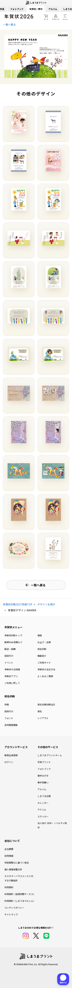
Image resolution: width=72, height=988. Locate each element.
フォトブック (16, 8)
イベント (8, 662)
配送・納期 (10, 648)
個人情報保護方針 (13, 869)
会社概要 (8, 848)
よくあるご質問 (45, 676)
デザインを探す (46, 604)
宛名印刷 (41, 648)
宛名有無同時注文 (46, 704)
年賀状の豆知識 (12, 669)
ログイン (8, 762)
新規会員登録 (11, 755)
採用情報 (8, 855)
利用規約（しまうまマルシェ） (19, 900)
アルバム (52, 8)
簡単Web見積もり (13, 642)
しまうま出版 (44, 796)
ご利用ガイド (44, 662)
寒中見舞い (43, 782)
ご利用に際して (12, 682)
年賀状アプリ (11, 676)
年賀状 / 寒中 (35, 8)
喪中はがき (43, 775)
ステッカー (43, 816)
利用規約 (8, 887)
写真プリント (44, 762)
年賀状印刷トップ (13, 635)
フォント (8, 718)
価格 (39, 635)
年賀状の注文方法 (46, 669)
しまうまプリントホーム (49, 755)
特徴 (6, 704)
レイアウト (43, 718)
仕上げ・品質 (44, 642)
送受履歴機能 (11, 724)
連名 (39, 711)
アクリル (41, 809)
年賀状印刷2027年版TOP (17, 604)
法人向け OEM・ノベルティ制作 (52, 825)
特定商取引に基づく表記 (16, 862)
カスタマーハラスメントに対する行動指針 (18, 878)
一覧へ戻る (9, 24)
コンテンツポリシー (14, 907)
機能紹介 (41, 655)
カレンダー (43, 802)
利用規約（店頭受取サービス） (19, 894)
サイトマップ (11, 914)
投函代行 (8, 655)
